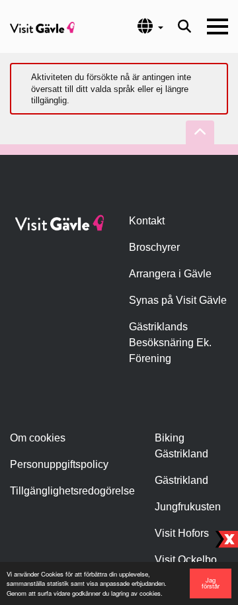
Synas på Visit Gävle (178, 300)
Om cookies (37, 437)
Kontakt (147, 220)
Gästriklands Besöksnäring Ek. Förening (170, 342)
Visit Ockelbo (186, 559)
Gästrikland (181, 480)
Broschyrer (154, 247)
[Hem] (42, 26)
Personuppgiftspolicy (59, 464)
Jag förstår (210, 583)
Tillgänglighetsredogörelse (72, 490)
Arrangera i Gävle (170, 273)
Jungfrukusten (188, 506)
